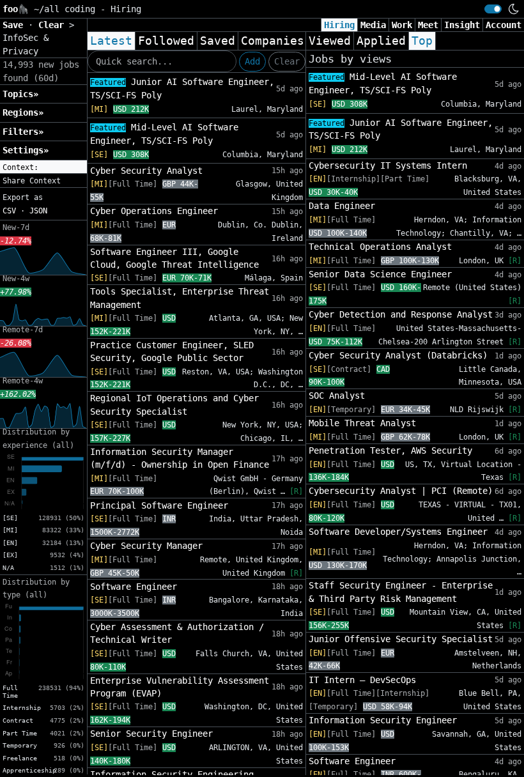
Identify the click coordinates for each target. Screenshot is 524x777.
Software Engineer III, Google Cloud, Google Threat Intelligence (174, 258)
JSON (38, 210)
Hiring (339, 25)
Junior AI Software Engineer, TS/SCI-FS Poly (182, 88)
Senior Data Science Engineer (380, 274)
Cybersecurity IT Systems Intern (388, 165)
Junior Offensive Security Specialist (401, 639)
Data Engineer (342, 206)
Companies (272, 41)
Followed (166, 41)
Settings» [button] (26, 150)
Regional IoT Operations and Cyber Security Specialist (174, 404)
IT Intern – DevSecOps (362, 680)
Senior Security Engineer (151, 733)
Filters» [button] (23, 132)
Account (503, 25)
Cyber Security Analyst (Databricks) (398, 355)
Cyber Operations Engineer (154, 211)
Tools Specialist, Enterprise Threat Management (179, 297)
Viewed (330, 41)
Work (402, 25)
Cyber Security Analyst (146, 170)
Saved (217, 41)
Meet (428, 25)
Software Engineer (133, 586)
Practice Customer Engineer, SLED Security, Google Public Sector (172, 351)
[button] (43, 167)
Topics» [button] (20, 94)
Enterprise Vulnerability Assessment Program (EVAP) (179, 686)
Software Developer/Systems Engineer (398, 532)
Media (373, 25)
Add (252, 61)
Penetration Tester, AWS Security (390, 450)
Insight (462, 25)
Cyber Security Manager (146, 546)
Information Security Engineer (383, 720)
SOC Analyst (337, 395)
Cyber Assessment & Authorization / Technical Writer (177, 633)
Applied (381, 41)
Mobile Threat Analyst (362, 423)
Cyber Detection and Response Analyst (401, 314)
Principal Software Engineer (159, 505)
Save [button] (15, 25)
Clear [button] (53, 25)
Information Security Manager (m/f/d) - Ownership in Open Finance (179, 458)
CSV (9, 210)
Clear (287, 61)
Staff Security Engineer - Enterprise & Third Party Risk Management (401, 591)
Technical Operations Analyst (380, 247)
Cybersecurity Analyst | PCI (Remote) (401, 491)
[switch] (493, 8)
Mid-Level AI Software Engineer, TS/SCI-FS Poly (164, 134)
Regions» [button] (23, 112)
